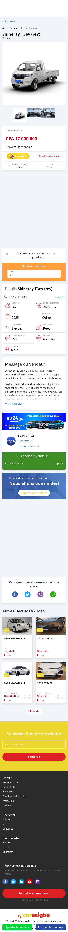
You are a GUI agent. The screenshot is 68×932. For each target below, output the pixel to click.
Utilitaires (7, 828)
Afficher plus (34, 711)
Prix (11, 272)
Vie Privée (7, 791)
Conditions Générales (14, 796)
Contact (6, 805)
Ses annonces (26, 440)
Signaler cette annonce (50, 156)
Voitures (7, 819)
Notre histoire (10, 782)
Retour (11, 21)
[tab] (34, 147)
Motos (5, 824)
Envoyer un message (29, 446)
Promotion (8, 800)
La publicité (8, 787)
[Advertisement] (34, 211)
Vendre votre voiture (34, 493)
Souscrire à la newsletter (34, 893)
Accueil (5, 28)
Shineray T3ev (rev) (28, 28)
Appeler (59, 297)
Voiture (14, 28)
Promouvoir (21, 156)
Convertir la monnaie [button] (19, 147)
